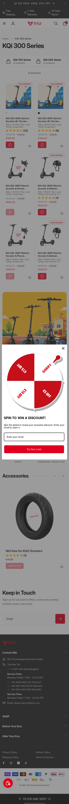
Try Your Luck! (34, 449)
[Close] (63, 348)
